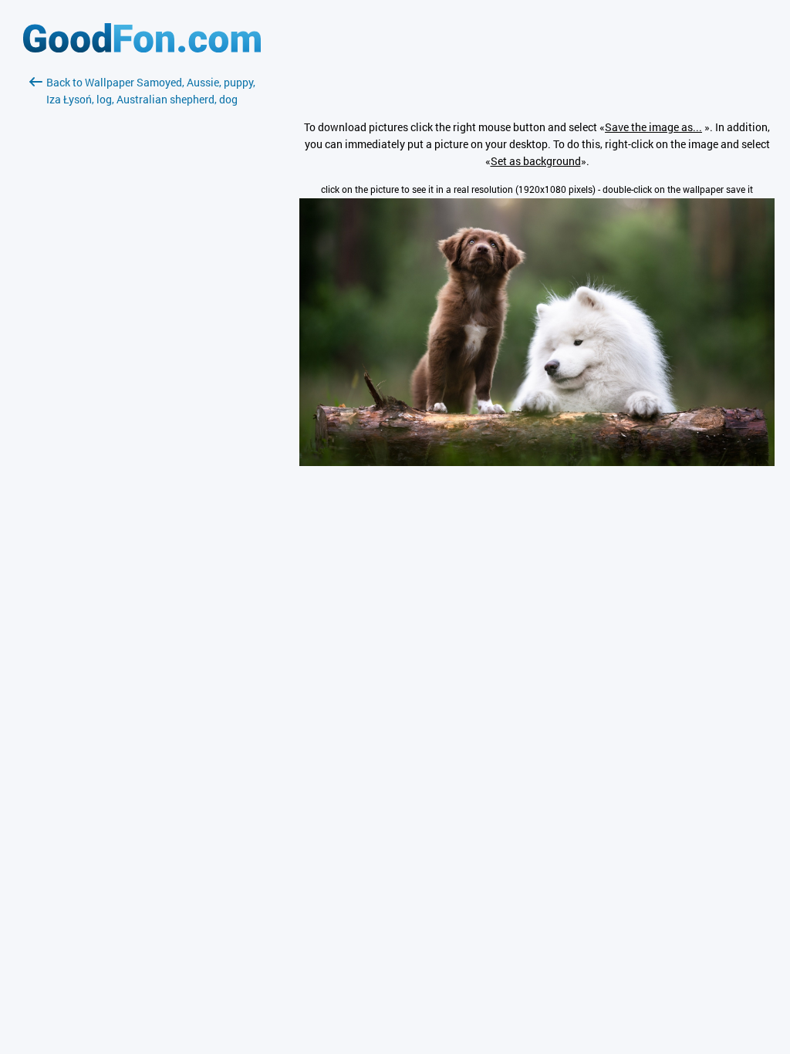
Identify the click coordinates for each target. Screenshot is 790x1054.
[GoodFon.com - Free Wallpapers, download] (142, 48)
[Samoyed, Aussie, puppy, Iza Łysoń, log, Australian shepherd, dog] (537, 461)
